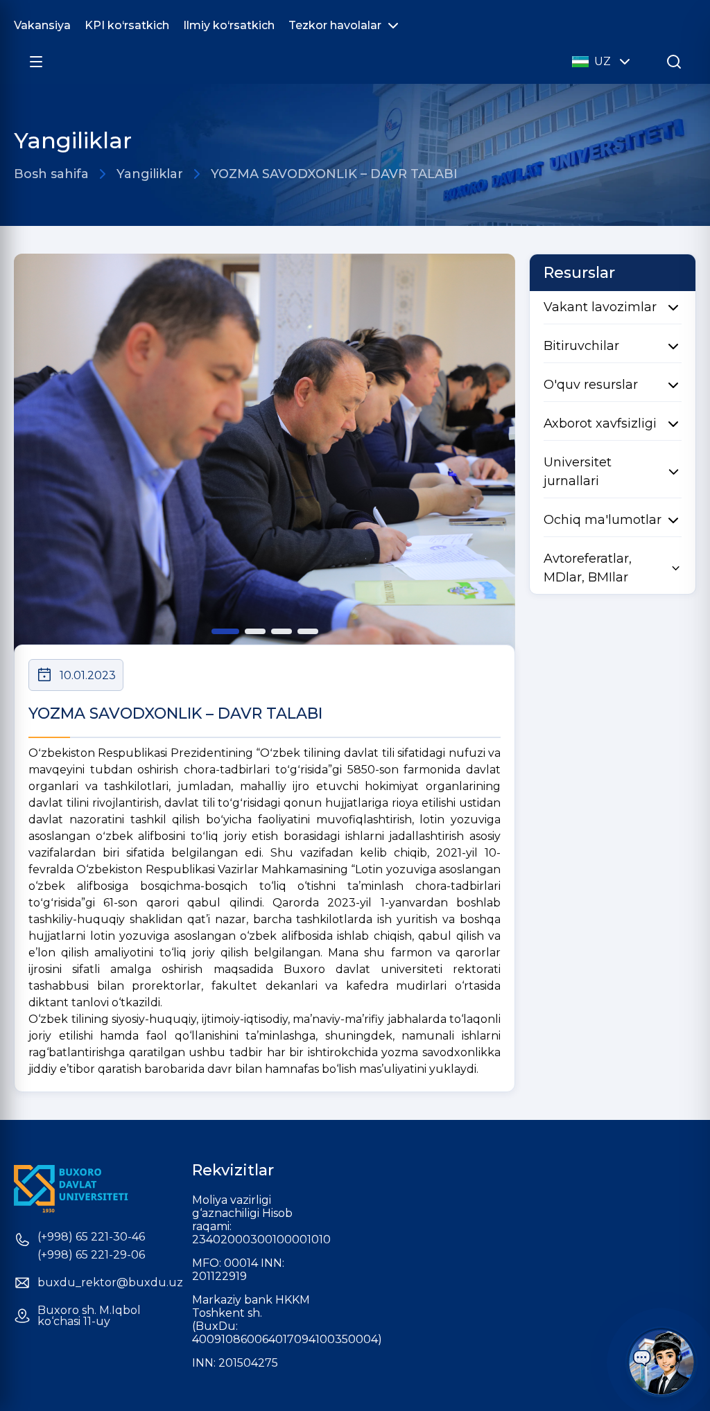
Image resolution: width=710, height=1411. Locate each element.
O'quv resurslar (591, 384)
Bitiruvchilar (581, 345)
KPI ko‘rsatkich (127, 25)
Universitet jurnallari (578, 472)
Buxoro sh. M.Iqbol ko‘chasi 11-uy (89, 1316)
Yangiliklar (149, 174)
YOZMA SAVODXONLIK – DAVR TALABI (334, 174)
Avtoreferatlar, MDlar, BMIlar (588, 568)
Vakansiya (42, 25)
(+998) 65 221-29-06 (91, 1255)
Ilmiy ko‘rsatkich (229, 25)
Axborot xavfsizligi (600, 423)
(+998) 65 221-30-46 (91, 1237)
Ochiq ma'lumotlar (602, 519)
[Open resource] (36, 61)
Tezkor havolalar (334, 25)
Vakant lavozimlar (600, 307)
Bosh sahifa (51, 174)
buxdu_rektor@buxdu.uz (110, 1282)
